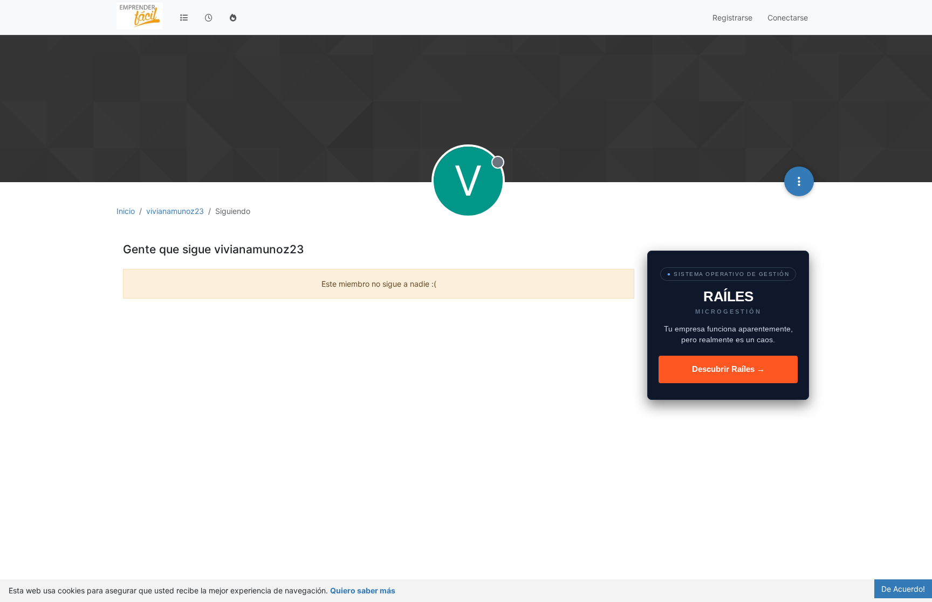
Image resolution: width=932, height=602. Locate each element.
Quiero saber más (362, 590)
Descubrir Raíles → (728, 368)
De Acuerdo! (903, 588)
